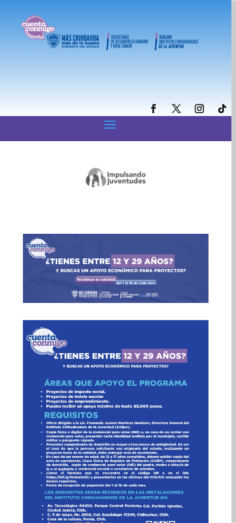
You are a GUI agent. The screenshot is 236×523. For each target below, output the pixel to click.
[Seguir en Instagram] (199, 108)
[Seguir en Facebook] (153, 108)
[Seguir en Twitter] (176, 108)
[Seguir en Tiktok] (222, 108)
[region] (118, 261)
